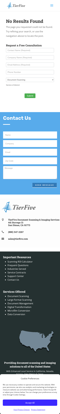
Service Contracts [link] (17, 272)
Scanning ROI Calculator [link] (20, 261)
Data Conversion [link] (16, 314)
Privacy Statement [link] (38, 409)
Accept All (30, 402)
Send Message (44, 185)
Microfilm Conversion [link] (19, 310)
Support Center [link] (16, 276)
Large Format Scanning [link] (20, 299)
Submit (30, 96)
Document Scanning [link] (18, 296)
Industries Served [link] (17, 268)
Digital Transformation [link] (19, 307)
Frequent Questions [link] (18, 265)
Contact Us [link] (13, 279)
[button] (52, 7)
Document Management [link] (20, 303)
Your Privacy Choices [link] (22, 409)
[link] (16, 5)
